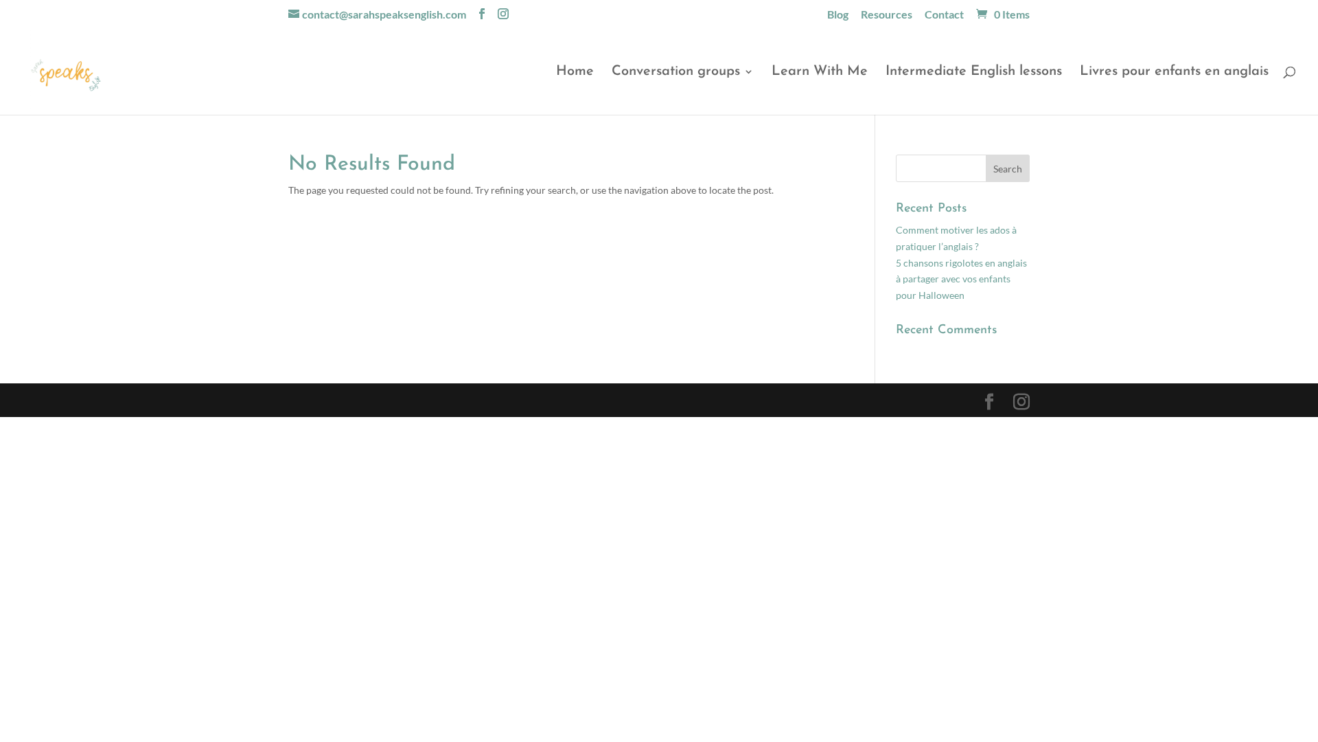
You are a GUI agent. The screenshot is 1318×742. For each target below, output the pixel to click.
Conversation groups (676, 72)
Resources (886, 15)
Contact (944, 15)
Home (575, 72)
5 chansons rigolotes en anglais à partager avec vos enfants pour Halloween (961, 279)
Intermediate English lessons (974, 72)
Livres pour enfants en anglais (1174, 72)
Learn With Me (820, 72)
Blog (837, 15)
